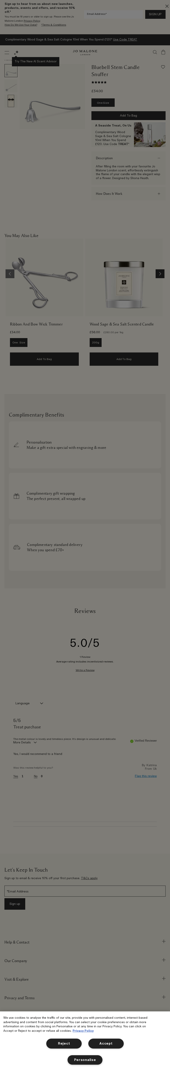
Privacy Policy (83, 1031)
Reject (64, 1043)
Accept (105, 1043)
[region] (85, 1040)
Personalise (85, 1060)
